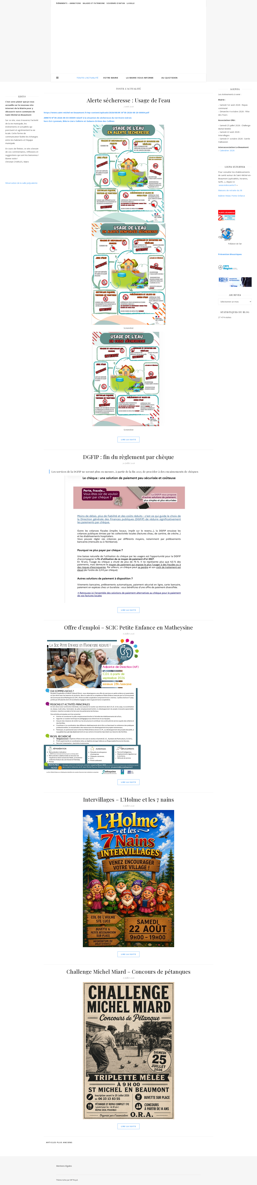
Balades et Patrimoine (94, 3)
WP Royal (74, 1180)
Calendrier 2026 (227, 150)
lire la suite (128, 439)
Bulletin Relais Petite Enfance (231, 195)
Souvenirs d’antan (116, 3)
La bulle (131, 3)
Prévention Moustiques (230, 254)
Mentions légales (64, 1166)
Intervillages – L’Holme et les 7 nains (128, 799)
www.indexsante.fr (227, 185)
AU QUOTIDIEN (169, 77)
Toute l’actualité (87, 77)
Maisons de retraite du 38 (230, 190)
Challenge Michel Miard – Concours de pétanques (129, 971)
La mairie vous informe (140, 77)
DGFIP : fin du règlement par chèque (128, 456)
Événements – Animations (68, 3)
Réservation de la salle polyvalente (21, 183)
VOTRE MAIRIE (110, 77)
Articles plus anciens (58, 1142)
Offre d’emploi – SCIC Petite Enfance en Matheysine (128, 627)
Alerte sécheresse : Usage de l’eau (128, 100)
